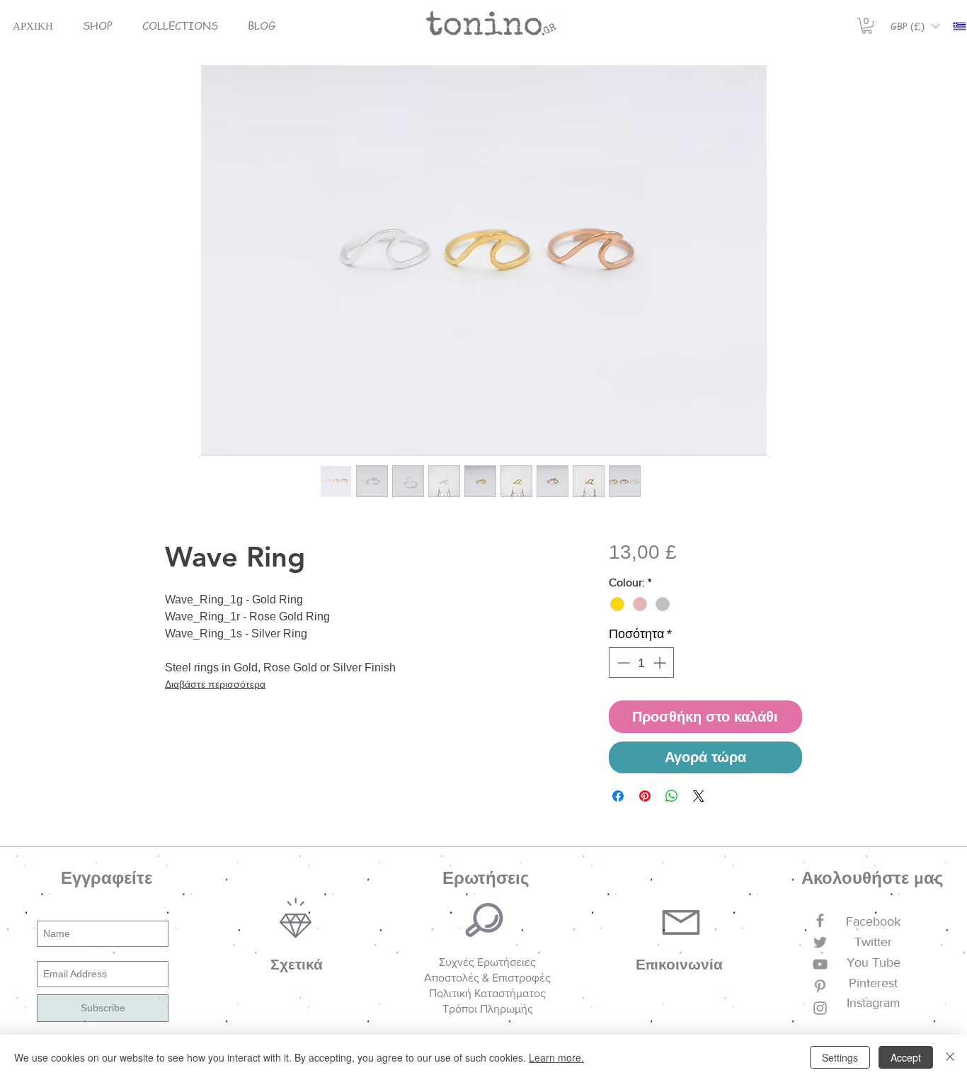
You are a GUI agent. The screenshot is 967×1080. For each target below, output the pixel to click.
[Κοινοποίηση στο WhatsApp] (671, 796)
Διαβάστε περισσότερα (215, 684)
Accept (906, 1057)
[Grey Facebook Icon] (820, 920)
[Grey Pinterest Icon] (820, 986)
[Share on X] (698, 796)
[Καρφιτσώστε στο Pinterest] (644, 796)
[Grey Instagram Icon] (820, 1008)
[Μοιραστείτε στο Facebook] (618, 796)
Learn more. (556, 1057)
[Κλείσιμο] (950, 1057)
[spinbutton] (641, 662)
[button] (97, 25)
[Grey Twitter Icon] (820, 942)
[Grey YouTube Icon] (820, 964)
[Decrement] (622, 662)
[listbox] (914, 26)
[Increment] (661, 662)
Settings (840, 1057)
